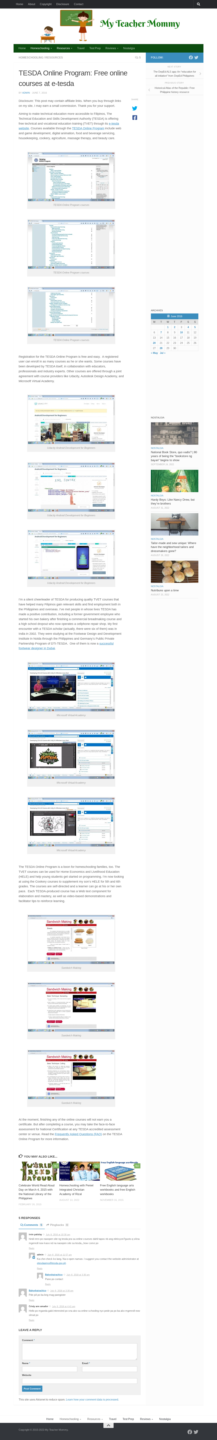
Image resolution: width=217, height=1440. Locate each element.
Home (19, 4)
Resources (63, 48)
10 (181, 332)
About (31, 4)
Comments (33, 1225)
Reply (31, 1248)
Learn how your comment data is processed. (92, 1399)
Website (26, 1375)
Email (86, 1363)
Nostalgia (129, 48)
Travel (81, 48)
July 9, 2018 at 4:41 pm (63, 1306)
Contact (78, 4)
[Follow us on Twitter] (196, 57)
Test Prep (95, 48)
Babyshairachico (54, 1274)
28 (161, 348)
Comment (28, 1340)
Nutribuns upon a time (165, 590)
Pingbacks (59, 1225)
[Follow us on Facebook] (191, 57)
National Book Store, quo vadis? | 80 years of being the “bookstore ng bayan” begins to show (174, 456)
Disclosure (62, 4)
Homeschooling (40, 48)
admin (26, 92)
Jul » (162, 352)
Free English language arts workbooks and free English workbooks (117, 1190)
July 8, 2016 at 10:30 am (58, 1234)
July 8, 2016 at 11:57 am (59, 1255)
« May (154, 352)
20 (154, 342)
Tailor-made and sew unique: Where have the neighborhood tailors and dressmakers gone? (173, 547)
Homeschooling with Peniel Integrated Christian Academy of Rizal (76, 1190)
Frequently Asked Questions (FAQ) (78, 1134)
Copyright (46, 4)
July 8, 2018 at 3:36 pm (78, 1275)
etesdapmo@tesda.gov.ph (51, 1263)
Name (26, 1363)
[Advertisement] (176, 121)
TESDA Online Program (88, 128)
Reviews (110, 48)
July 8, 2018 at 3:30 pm (61, 1290)
